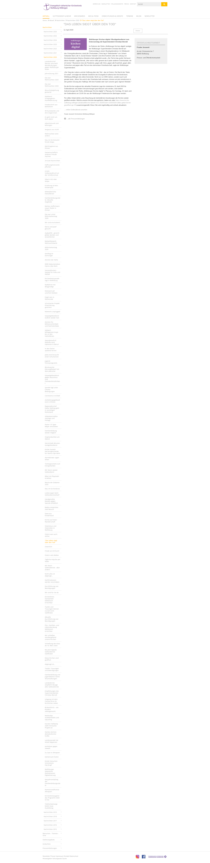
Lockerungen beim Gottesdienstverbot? (52, 494)
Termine (129, 16)
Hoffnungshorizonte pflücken (52, 166)
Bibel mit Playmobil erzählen (52, 477)
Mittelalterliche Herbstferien (50, 193)
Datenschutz (74, 856)
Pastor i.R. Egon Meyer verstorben (51, 425)
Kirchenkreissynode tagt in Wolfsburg (52, 279)
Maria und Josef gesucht (50, 228)
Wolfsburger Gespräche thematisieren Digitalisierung (50, 772)
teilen (138, 31)
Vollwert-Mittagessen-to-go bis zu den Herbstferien (51, 333)
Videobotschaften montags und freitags (51, 418)
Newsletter (106, 4)
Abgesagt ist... (50, 664)
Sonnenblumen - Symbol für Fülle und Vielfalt (52, 272)
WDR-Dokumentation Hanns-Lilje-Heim (52, 265)
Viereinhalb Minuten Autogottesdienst (52, 444)
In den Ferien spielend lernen (50, 350)
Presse (126, 4)
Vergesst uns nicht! (52, 129)
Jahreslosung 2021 (51, 73)
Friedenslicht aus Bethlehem (51, 106)
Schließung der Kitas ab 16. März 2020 (52, 645)
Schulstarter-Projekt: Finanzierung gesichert (52, 305)
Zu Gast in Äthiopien (52, 753)
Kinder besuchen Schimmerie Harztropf (51, 763)
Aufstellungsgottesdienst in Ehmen (52, 401)
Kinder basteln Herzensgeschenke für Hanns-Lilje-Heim (52, 451)
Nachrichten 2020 (73, 20)
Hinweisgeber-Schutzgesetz (52, 858)
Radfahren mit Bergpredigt (50, 286)
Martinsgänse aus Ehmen (51, 147)
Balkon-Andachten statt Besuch (51, 508)
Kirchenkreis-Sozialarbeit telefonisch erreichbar (50, 600)
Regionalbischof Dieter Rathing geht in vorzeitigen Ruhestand (52, 409)
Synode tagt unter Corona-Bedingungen (51, 389)
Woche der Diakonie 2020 (52, 483)
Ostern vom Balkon (52, 555)
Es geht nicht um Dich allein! (51, 118)
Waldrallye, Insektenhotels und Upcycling (52, 718)
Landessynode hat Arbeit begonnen (51, 741)
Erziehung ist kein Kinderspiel (51, 186)
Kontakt (133, 4)
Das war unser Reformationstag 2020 (51, 216)
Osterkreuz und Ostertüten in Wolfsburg (50, 528)
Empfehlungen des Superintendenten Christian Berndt (52, 693)
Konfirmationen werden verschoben (52, 581)
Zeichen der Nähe (51, 260)
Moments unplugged (52, 312)
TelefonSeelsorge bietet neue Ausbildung (51, 806)
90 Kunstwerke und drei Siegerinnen (52, 112)
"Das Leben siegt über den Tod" (92, 20)
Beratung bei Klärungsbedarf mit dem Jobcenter (52, 369)
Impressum (96, 4)
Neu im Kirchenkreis (52, 489)
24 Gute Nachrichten (52, 161)
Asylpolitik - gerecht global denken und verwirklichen (52, 235)
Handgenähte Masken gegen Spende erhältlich (51, 501)
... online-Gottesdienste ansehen (75, 110)
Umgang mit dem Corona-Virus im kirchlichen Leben (51, 701)
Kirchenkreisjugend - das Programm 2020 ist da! (52, 798)
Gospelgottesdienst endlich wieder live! (52, 317)
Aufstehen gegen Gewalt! (51, 747)
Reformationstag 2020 (51, 248)
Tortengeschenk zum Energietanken (52, 465)
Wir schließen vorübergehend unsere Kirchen (50, 637)
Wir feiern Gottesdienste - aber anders (52, 568)
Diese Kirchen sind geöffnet (52, 659)
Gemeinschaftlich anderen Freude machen (51, 154)
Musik (138, 16)
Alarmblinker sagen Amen (52, 459)
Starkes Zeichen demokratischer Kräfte (50, 734)
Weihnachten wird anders (51, 135)
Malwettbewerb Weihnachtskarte (51, 242)
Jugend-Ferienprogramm (51, 362)
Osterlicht (48, 547)
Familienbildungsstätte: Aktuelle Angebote (52, 200)
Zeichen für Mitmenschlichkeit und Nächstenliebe (52, 324)
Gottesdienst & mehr (62, 16)
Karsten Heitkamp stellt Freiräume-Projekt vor (51, 726)
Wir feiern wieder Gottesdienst (51, 471)
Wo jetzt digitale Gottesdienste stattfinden (51, 652)
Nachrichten (60, 20)
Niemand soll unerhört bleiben (51, 292)
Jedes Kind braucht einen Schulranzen (52, 356)
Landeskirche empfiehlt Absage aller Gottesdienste (52, 685)
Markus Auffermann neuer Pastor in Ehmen (52, 208)
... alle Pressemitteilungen (75, 119)
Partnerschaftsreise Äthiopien (52, 791)
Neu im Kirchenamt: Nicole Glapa (52, 141)
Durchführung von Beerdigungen (51, 587)
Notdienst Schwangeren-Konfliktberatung (51, 98)
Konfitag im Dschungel (49, 255)
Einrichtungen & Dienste (112, 16)
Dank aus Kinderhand (49, 515)
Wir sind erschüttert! (52, 222)
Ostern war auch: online (51, 535)
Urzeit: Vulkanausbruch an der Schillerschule (52, 173)
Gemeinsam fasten (52, 757)
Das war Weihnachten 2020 (52, 79)
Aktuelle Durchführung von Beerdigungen (51, 619)
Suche (64, 858)
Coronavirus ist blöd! (52, 396)
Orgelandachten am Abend (52, 438)
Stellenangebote (117, 4)
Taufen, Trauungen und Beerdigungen (52, 669)
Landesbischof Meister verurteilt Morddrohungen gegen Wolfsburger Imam (52, 65)
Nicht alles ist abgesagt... (50, 575)
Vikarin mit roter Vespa (51, 180)
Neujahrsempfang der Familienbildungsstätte (52, 782)
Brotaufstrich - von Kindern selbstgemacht (52, 709)
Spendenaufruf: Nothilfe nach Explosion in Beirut (52, 342)
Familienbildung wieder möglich (51, 432)
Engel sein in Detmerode (49, 298)
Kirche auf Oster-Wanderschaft (51, 521)
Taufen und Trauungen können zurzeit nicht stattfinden (52, 610)
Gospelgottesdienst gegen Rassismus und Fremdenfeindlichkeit (52, 379)
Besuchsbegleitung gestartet (52, 91)
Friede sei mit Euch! (52, 551)
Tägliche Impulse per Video (52, 560)
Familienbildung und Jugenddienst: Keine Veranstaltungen (52, 677)
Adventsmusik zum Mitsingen (52, 124)
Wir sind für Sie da (52, 592)
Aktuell (46, 16)
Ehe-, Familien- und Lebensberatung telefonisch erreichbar (52, 628)
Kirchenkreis (79, 16)
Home (45, 20)
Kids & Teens (93, 16)
